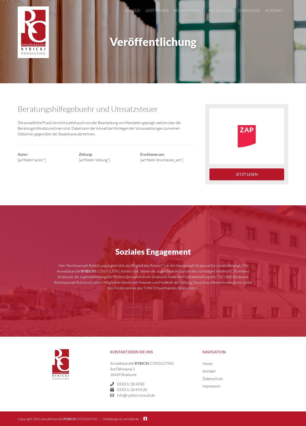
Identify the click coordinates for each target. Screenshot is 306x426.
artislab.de (131, 419)
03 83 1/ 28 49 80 (130, 384)
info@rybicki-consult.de (136, 395)
